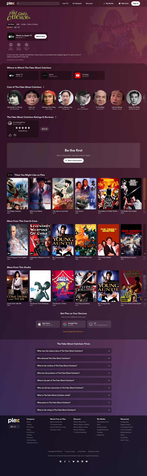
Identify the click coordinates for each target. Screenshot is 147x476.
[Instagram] (60, 461)
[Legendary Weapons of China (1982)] (40, 242)
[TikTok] (65, 461)
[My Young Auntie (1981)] (62, 242)
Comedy (35, 24)
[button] (26, 46)
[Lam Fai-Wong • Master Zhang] (117, 100)
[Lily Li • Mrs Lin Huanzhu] (83, 100)
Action (29, 24)
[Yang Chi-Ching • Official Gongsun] (134, 100)
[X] (69, 461)
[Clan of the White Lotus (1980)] (85, 242)
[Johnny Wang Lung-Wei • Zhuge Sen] (65, 100)
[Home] (11, 3)
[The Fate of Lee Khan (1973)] (62, 196)
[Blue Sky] (73, 461)
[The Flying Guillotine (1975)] (85, 288)
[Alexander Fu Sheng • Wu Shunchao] (14, 100)
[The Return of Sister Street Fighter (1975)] (108, 196)
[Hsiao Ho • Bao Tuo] (31, 100)
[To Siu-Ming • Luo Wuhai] (100, 100)
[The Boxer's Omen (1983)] (62, 288)
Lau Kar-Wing (19, 60)
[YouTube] (86, 461)
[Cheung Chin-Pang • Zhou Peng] (48, 100)
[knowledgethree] (10, 123)
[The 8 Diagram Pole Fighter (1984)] (17, 242)
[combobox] (39, 3)
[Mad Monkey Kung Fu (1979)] (131, 242)
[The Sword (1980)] (85, 196)
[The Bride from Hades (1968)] (131, 196)
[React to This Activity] (10, 135)
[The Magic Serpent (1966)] (17, 196)
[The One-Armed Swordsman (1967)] (131, 288)
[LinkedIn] (82, 461)
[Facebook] (78, 461)
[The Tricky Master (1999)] (108, 242)
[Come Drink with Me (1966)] (17, 288)
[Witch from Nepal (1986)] (40, 196)
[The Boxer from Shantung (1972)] (40, 288)
